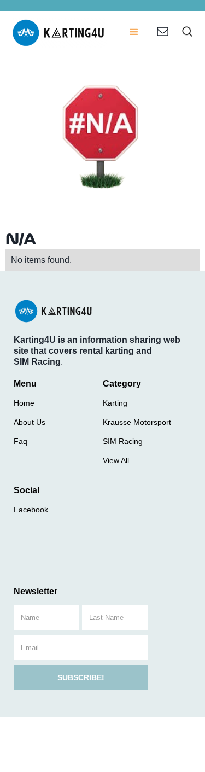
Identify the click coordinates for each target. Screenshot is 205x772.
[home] (59, 33)
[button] (134, 33)
